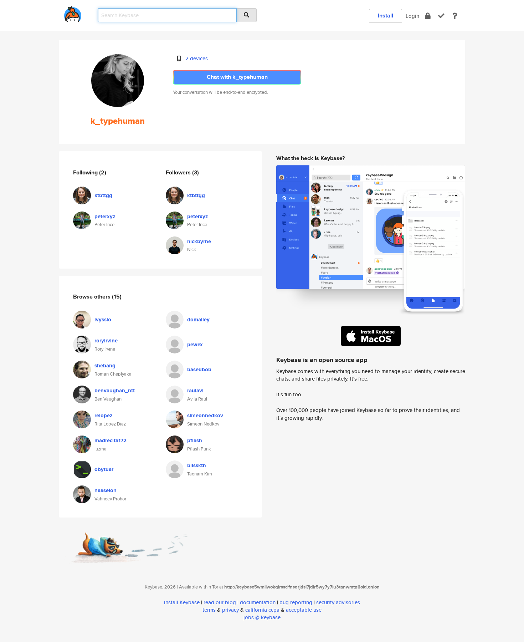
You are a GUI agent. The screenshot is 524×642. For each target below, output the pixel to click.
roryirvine (106, 341)
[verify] (441, 15)
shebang (104, 366)
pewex (195, 344)
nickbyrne (199, 241)
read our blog (220, 602)
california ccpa (262, 609)
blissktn (196, 465)
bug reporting (295, 602)
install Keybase (182, 602)
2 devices (196, 58)
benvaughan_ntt (114, 390)
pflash (194, 440)
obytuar (103, 469)
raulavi (195, 390)
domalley (198, 319)
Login (412, 16)
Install (385, 15)
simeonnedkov (205, 415)
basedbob (199, 369)
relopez (103, 415)
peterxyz (104, 216)
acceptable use (304, 609)
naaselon (105, 490)
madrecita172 (110, 440)
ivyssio (102, 319)
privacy (230, 609)
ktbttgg (103, 195)
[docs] (454, 15)
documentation (258, 602)
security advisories (338, 602)
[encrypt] (428, 15)
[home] (72, 13)
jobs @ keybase (262, 617)
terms (209, 609)
